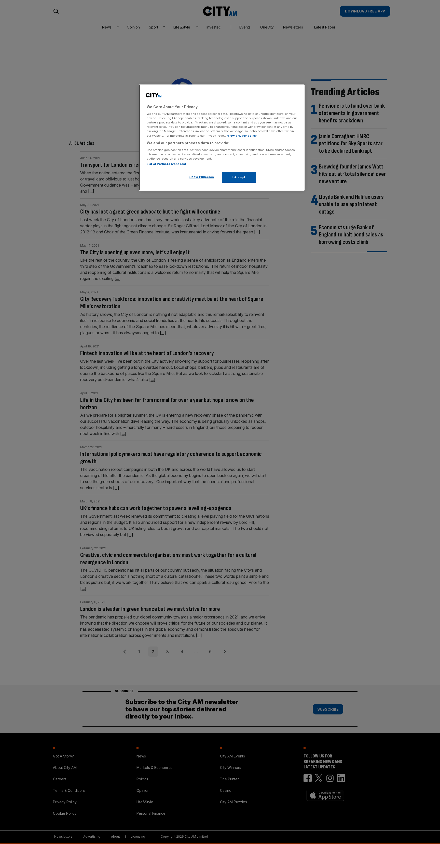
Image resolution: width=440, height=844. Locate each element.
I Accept (238, 177)
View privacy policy (242, 135)
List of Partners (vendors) (166, 164)
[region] (222, 138)
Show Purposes (201, 177)
